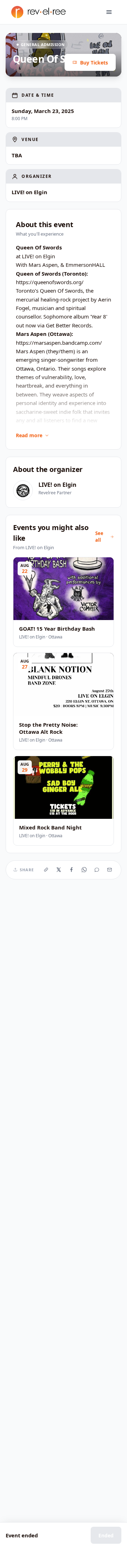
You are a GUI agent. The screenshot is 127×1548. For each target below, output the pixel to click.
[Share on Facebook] (71, 870)
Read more (29, 435)
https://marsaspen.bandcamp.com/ (59, 342)
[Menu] (109, 12)
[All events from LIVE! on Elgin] (23, 490)
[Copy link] (46, 870)
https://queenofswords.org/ (50, 282)
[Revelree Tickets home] (38, 12)
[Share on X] (59, 870)
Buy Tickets (94, 62)
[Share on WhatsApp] (84, 870)
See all (99, 537)
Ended (106, 1535)
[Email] (109, 870)
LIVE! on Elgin (57, 485)
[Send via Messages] (97, 870)
